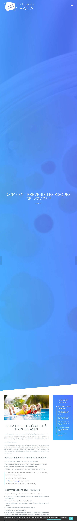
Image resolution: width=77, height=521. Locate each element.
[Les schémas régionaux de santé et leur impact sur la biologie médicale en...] (1, 260)
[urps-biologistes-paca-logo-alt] (19, 6)
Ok (71, 518)
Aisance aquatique (14, 481)
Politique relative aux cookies (54, 519)
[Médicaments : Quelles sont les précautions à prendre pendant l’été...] (76, 260)
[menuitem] (71, 6)
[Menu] (71, 6)
